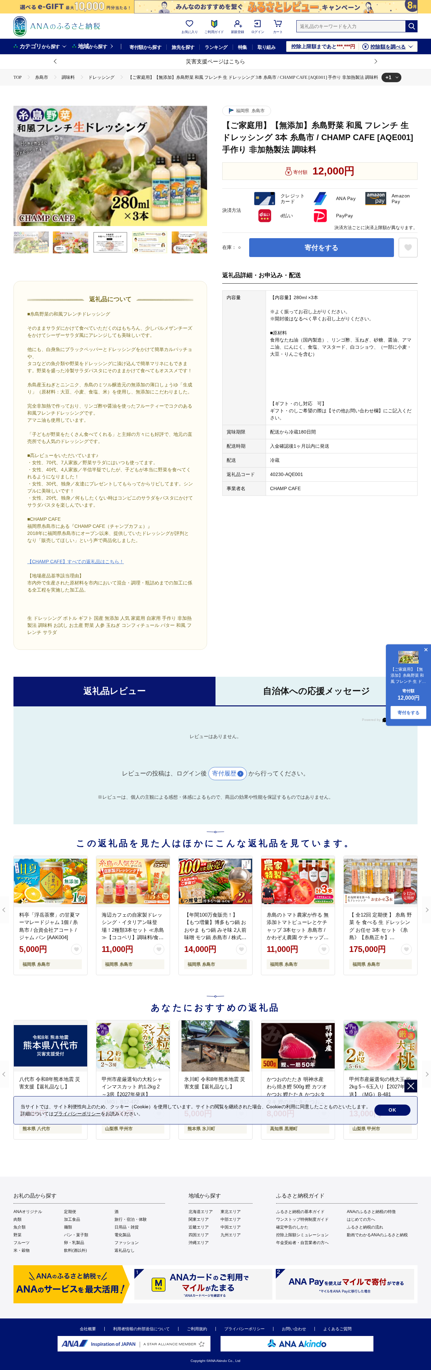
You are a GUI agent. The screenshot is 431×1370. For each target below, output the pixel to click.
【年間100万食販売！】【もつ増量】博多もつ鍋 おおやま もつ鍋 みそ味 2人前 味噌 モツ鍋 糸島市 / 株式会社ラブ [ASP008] (215, 930)
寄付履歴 (224, 773)
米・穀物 (21, 1250)
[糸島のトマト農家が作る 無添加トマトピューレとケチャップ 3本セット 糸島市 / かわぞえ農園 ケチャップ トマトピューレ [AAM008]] (298, 881)
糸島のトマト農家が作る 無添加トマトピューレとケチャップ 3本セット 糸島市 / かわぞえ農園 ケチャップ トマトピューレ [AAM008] (298, 930)
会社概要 (88, 1329)
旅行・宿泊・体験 (130, 1219)
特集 (242, 47)
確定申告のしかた (292, 1227)
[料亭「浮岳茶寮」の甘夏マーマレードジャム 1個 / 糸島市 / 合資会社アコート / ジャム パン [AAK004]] (50, 881)
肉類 (17, 1219)
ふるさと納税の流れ (365, 1227)
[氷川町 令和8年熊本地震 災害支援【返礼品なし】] (215, 1046)
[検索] (411, 26)
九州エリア (231, 1235)
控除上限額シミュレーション (302, 1235)
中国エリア (231, 1227)
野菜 (17, 1235)
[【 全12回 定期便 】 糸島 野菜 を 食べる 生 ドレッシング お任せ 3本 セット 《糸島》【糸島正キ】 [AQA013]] (380, 881)
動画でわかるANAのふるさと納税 (377, 1235)
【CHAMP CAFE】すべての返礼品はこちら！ (75, 561)
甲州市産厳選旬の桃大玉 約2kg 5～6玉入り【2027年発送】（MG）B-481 (380, 1086)
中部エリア (231, 1219)
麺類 (68, 1227)
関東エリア (199, 1219)
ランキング (216, 47)
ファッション (126, 1242)
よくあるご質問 (337, 1329)
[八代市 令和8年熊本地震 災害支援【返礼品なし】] (50, 1046)
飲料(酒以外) (75, 1250)
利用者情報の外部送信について (141, 1329)
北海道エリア (201, 1211)
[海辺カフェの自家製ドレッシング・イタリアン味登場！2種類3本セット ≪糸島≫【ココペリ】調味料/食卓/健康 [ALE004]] (133, 881)
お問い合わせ (294, 1329)
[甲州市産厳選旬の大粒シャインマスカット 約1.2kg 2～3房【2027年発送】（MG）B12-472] (133, 1046)
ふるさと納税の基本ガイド (300, 1211)
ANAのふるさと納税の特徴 (371, 1211)
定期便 (70, 1211)
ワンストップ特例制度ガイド (302, 1219)
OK (392, 1110)
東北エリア (231, 1211)
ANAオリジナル (27, 1211)
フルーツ (21, 1242)
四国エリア (199, 1235)
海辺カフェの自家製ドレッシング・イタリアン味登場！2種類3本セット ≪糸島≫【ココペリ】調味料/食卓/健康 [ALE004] (133, 930)
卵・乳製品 (74, 1242)
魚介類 (19, 1227)
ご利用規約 (197, 1329)
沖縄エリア (199, 1242)
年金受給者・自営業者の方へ (302, 1242)
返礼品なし (124, 1250)
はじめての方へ (361, 1219)
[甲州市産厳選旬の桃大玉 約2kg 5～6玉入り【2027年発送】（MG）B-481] (380, 1046)
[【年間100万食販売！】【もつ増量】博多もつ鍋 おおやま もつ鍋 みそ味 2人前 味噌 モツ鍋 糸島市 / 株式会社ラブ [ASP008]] (215, 881)
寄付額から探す (145, 47)
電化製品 (122, 1235)
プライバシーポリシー (244, 1329)
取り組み (267, 47)
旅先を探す (183, 47)
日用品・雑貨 (126, 1227)
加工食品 (72, 1219)
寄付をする (321, 247)
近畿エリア (199, 1227)
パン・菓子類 (76, 1235)
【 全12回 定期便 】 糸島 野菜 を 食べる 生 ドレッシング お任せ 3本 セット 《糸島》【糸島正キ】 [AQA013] (380, 930)
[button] (56, 62)
